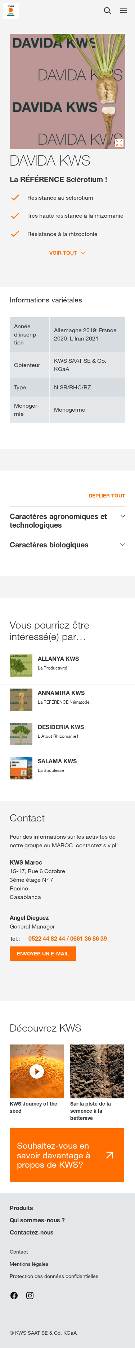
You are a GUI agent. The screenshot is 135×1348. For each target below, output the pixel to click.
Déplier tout (107, 495)
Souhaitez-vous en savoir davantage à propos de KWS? (53, 1155)
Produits (21, 1208)
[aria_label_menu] (123, 10)
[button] (37, 1079)
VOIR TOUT (63, 253)
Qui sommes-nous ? (37, 1220)
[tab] (67, 521)
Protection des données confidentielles (54, 1276)
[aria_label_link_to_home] (11, 10)
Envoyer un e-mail (43, 953)
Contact (19, 1252)
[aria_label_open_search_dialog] (107, 10)
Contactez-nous (32, 1232)
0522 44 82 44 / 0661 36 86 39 (67, 938)
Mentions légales (29, 1264)
